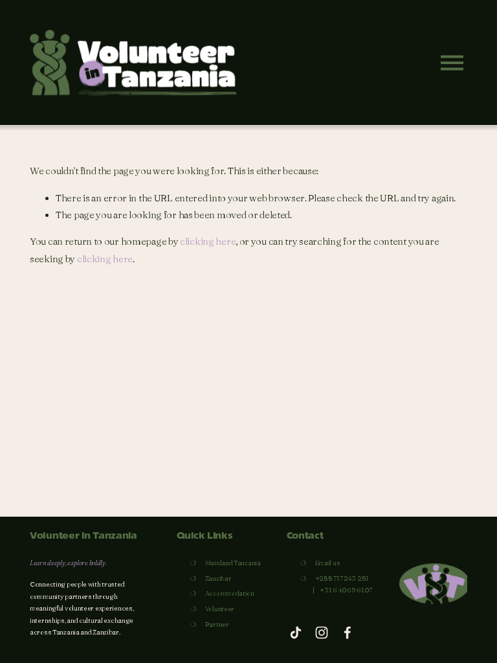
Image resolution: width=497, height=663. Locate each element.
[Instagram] (322, 632)
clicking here (208, 241)
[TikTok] (296, 632)
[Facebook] (347, 632)
